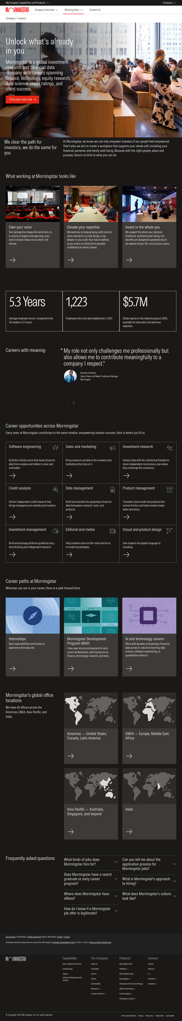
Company (10, 18)
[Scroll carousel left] (67, 403)
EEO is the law (10, 937)
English (59, 937)
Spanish (67, 937)
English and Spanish (34, 937)
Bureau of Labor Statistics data (100, 942)
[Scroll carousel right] (74, 403)
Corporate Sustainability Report (63, 942)
